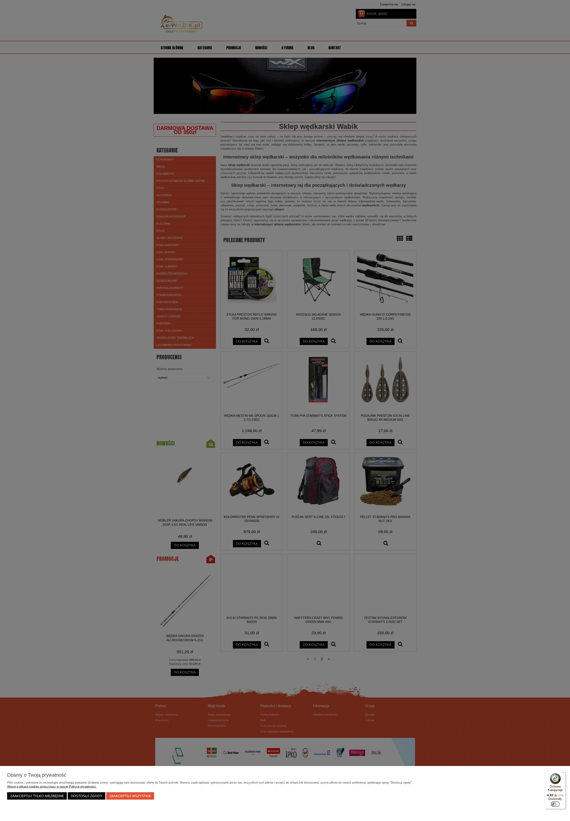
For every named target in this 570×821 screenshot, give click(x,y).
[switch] (555, 804)
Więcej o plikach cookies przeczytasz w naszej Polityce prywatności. (52, 786)
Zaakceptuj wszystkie (130, 796)
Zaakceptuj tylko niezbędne (37, 796)
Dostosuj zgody (86, 796)
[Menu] (563, 773)
